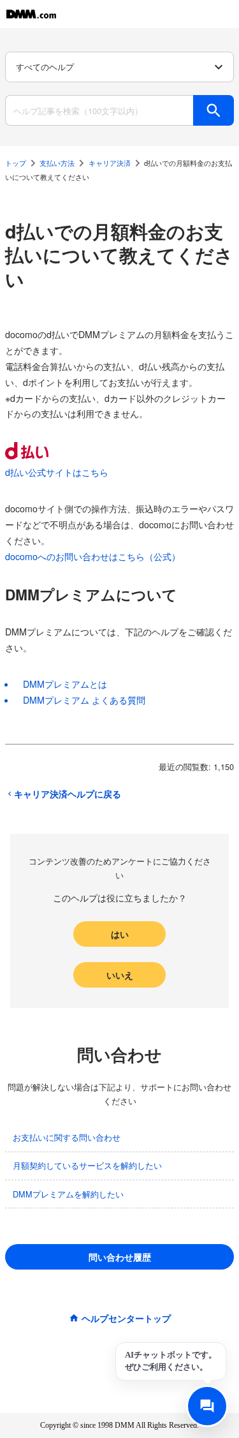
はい (120, 934)
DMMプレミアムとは (65, 684)
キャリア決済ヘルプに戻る (67, 793)
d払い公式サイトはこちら (56, 472)
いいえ (119, 974)
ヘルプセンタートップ (126, 1318)
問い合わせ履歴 (120, 1256)
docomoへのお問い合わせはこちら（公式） (92, 556)
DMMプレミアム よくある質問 (84, 699)
